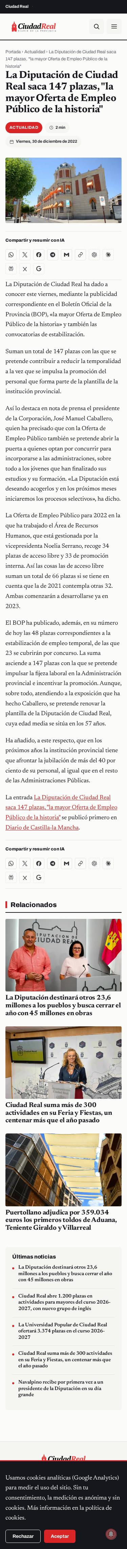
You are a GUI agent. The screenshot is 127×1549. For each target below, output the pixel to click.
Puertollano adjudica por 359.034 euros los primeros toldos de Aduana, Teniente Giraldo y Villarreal (61, 1220)
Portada (13, 51)
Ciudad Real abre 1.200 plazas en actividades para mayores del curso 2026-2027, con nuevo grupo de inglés (64, 1302)
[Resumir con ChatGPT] (94, 254)
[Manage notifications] (111, 1534)
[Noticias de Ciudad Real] (33, 26)
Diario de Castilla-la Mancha (42, 828)
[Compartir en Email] (66, 254)
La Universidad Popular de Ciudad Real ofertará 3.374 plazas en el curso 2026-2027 (62, 1331)
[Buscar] (96, 26)
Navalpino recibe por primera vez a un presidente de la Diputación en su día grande (60, 1388)
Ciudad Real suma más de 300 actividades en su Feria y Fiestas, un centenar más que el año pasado (58, 1113)
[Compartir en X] (24, 254)
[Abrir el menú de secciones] (114, 26)
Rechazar (23, 1536)
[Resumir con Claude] (108, 254)
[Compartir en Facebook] (38, 254)
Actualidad (34, 51)
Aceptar (60, 1536)
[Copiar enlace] (80, 254)
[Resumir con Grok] (24, 268)
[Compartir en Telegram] (52, 254)
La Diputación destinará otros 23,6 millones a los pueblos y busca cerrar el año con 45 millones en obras (63, 1005)
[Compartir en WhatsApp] (11, 254)
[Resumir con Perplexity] (11, 268)
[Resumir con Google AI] (38, 268)
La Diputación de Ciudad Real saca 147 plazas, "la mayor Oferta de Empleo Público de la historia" (61, 808)
